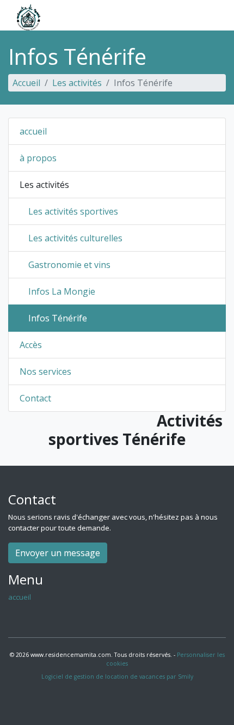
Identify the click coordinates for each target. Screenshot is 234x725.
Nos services (45, 371)
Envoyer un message (57, 553)
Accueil (26, 83)
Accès (31, 345)
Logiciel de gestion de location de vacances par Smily (117, 676)
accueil (33, 131)
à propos (38, 158)
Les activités (77, 83)
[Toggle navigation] (209, 17)
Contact (35, 398)
